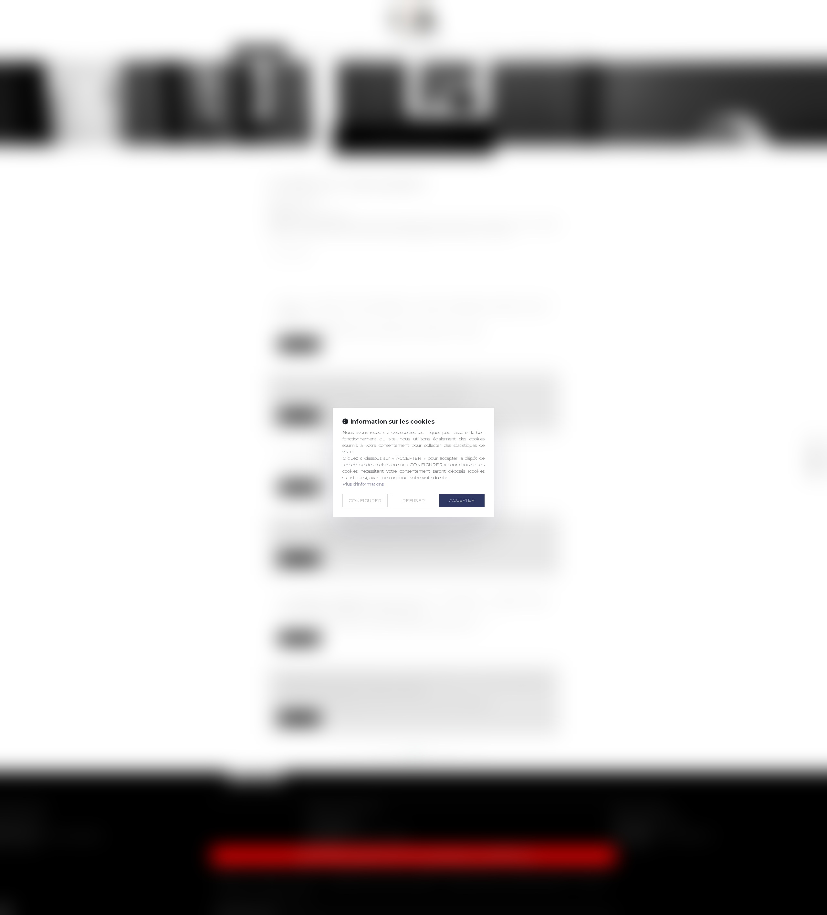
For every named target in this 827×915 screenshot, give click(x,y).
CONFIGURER (365, 500)
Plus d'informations (363, 484)
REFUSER (413, 500)
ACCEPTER (462, 500)
